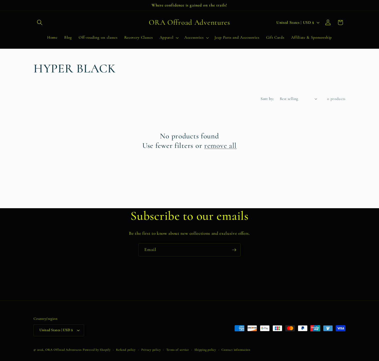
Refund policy (126, 349)
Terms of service (177, 349)
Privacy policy (151, 349)
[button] (40, 22)
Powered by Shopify (97, 349)
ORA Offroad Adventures (63, 349)
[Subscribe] (234, 250)
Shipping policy (205, 349)
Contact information (235, 349)
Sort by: (267, 98)
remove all (220, 145)
